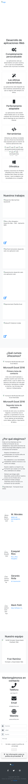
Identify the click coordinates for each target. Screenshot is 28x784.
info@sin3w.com (14, 706)
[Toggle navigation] (25, 3)
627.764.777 (14, 693)
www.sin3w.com (14, 719)
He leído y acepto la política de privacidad (15, 745)
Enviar (14, 749)
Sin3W (15, 780)
